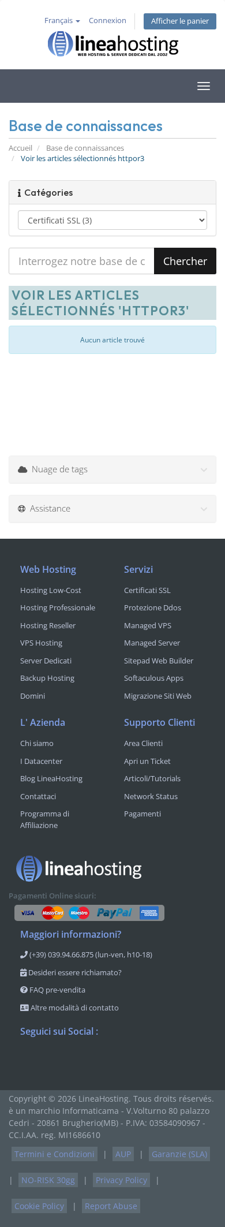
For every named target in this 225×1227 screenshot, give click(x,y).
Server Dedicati (46, 660)
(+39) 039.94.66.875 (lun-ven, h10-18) (90, 954)
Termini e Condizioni (54, 1153)
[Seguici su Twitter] (52, 1062)
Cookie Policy (39, 1205)
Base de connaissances (85, 148)
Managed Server (152, 642)
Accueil (20, 148)
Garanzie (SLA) (179, 1153)
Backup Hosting (47, 678)
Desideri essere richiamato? (74, 972)
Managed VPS (147, 625)
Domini (32, 696)
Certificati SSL (147, 590)
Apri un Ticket (147, 761)
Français (59, 20)
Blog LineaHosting (51, 778)
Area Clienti (143, 743)
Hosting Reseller (48, 625)
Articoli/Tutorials (152, 778)
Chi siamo (37, 743)
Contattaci (38, 796)
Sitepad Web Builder (158, 660)
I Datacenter (41, 761)
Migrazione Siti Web (158, 696)
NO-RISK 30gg (48, 1179)
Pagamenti (142, 813)
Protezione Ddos (152, 607)
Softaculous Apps (153, 678)
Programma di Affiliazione (44, 819)
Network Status (151, 796)
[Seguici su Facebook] (29, 1062)
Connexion (107, 20)
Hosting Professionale (57, 607)
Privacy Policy (121, 1179)
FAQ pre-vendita (56, 989)
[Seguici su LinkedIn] (98, 1062)
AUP (123, 1153)
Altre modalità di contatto (74, 1007)
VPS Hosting (41, 642)
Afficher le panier (180, 21)
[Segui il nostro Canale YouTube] (75, 1062)
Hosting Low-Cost (50, 590)
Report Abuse (111, 1205)
